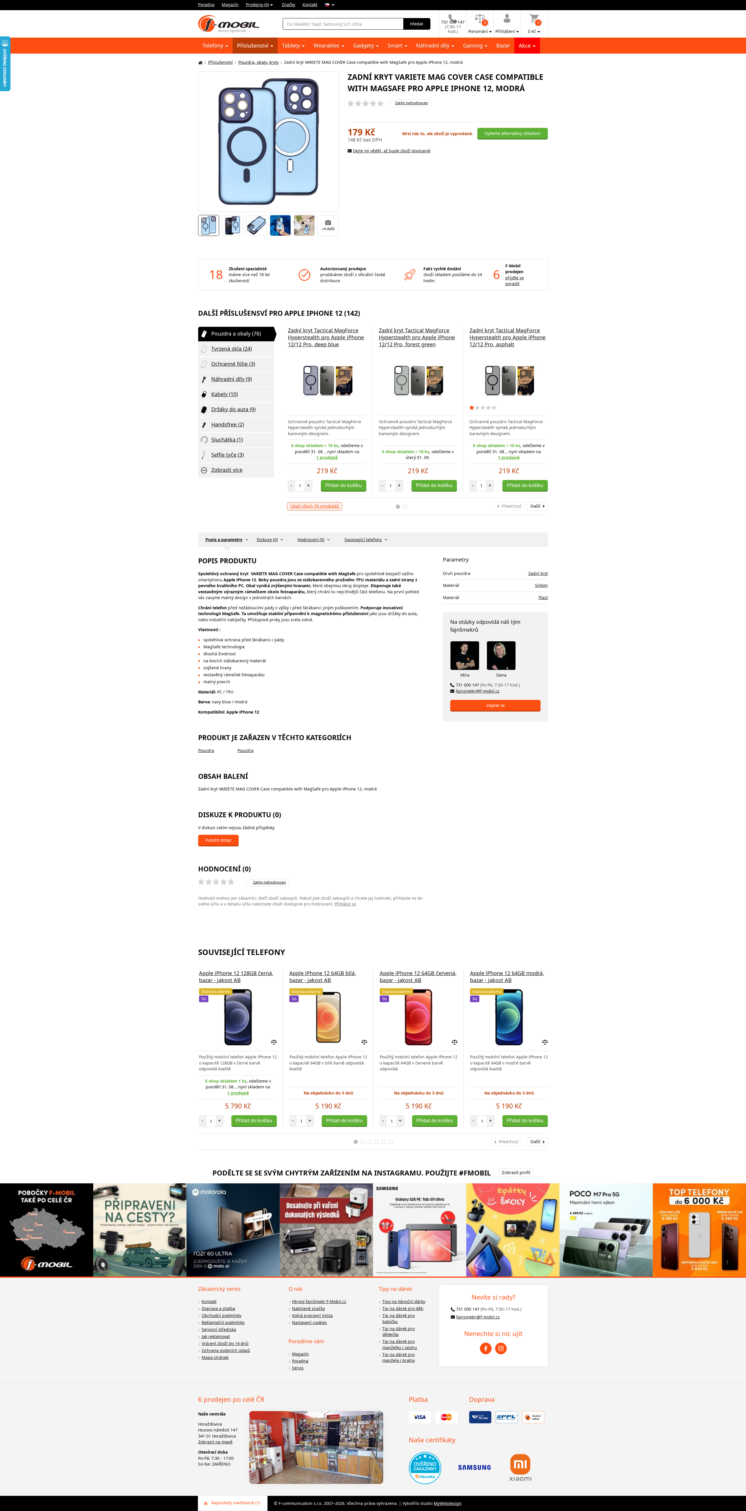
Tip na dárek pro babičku (398, 1318)
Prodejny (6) (257, 4)
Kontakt (309, 4)
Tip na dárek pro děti (402, 1308)
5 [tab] (383, 1142)
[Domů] (200, 62)
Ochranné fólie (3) (233, 363)
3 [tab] (369, 1142)
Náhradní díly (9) (231, 378)
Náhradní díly (433, 45)
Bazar (503, 45)
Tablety (291, 45)
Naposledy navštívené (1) (235, 1502)
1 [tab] (398, 506)
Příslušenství (253, 45)
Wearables (327, 45)
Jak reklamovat (216, 1336)
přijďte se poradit (514, 281)
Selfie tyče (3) (227, 454)
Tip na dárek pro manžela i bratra (398, 1357)
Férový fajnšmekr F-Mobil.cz (319, 1301)
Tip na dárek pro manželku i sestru (399, 1344)
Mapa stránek (215, 1357)
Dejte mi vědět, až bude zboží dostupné (391, 150)
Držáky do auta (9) (233, 409)
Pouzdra (206, 750)
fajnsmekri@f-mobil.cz (477, 691)
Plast (543, 597)
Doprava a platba (218, 1308)
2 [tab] (405, 506)
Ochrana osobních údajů (226, 1350)
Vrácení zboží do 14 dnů (225, 1343)
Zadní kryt (538, 573)
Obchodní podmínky (221, 1315)
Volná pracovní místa (312, 1315)
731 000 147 (488, 685)
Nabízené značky (308, 1308)
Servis (298, 1368)
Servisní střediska (219, 1329)
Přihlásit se (345, 904)
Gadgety (364, 45)
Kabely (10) (224, 394)
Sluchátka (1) (227, 439)
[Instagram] (501, 1348)
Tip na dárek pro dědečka (398, 1331)
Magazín (230, 4)
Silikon (541, 585)
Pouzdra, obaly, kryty (258, 62)
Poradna (206, 4)
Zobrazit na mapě (215, 1442)
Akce (525, 45)
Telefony (214, 45)
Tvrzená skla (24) (231, 348)
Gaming (473, 45)
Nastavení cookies (309, 1322)
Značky (288, 4)
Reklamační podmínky (223, 1322)
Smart (396, 45)
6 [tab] (390, 1142)
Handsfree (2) (227, 424)
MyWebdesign (448, 1503)
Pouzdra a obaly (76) (236, 333)
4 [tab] (376, 1142)
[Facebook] (486, 1348)
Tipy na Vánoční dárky (403, 1301)
